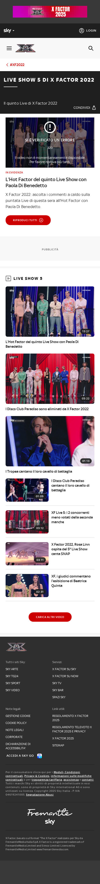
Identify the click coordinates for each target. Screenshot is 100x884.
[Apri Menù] (9, 48)
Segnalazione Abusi (40, 794)
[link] (50, 180)
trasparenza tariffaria (47, 779)
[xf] (27, 48)
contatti (88, 779)
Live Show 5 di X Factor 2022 (49, 80)
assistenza (71, 779)
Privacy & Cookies (37, 776)
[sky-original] (50, 822)
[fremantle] (50, 812)
